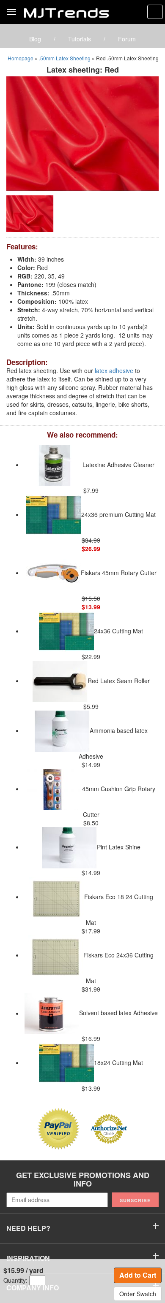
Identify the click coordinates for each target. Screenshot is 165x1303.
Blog (35, 39)
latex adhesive (114, 370)
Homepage (20, 58)
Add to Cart (137, 1275)
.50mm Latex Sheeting (65, 58)
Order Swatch (137, 1293)
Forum (127, 39)
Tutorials (79, 39)
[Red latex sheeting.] (82, 133)
